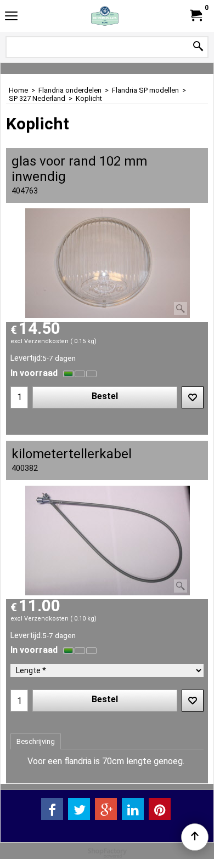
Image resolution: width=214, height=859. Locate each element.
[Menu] (11, 17)
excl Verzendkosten (39, 341)
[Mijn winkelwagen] (195, 15)
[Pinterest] (160, 809)
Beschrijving (35, 741)
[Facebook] (52, 809)
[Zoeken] (198, 47)
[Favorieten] (192, 397)
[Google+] (106, 809)
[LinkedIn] (133, 809)
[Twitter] (79, 809)
